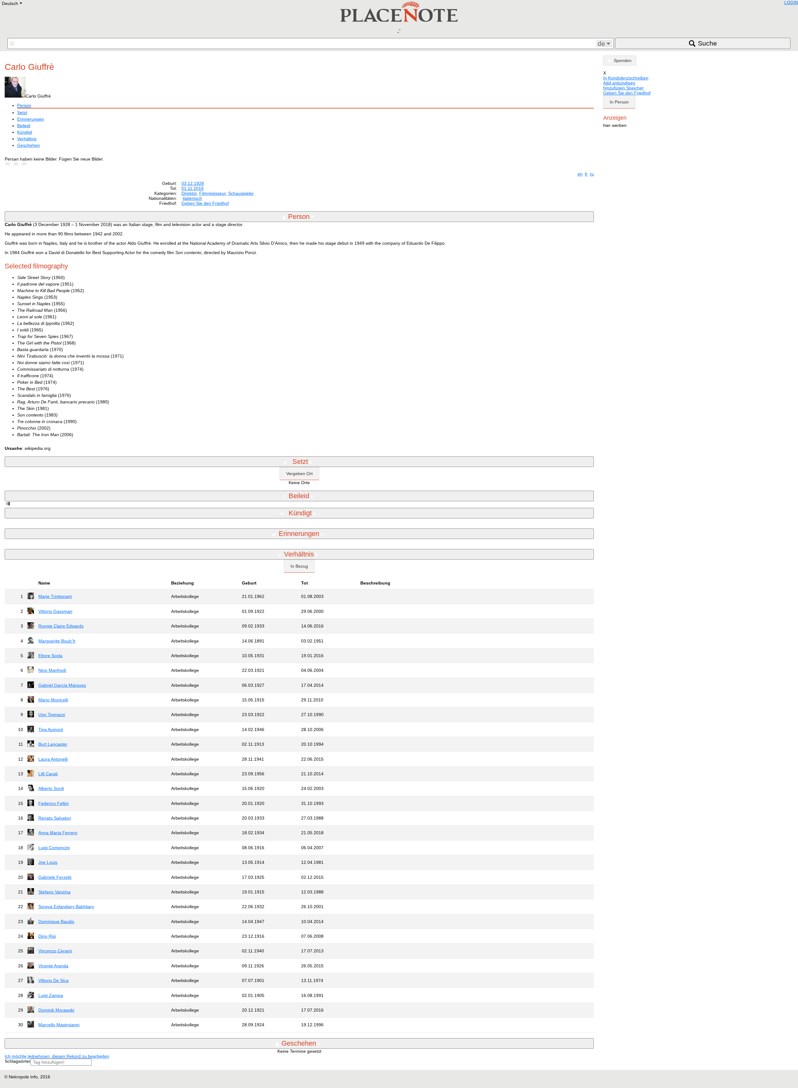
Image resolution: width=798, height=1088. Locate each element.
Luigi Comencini (54, 847)
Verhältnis (26, 138)
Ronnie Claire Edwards (61, 625)
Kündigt (24, 132)
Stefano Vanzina (54, 891)
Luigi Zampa (50, 995)
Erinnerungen (30, 119)
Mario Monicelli (53, 699)
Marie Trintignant (55, 596)
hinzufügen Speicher (623, 87)
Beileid (23, 125)
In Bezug (299, 566)
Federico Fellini (53, 803)
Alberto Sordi (51, 788)
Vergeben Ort (299, 473)
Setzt (22, 112)
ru (592, 173)
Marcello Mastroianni (58, 1024)
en (580, 173)
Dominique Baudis (56, 921)
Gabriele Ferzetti (54, 877)
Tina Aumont (50, 729)
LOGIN (791, 2)
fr (586, 173)
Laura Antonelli (53, 759)
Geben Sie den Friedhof (205, 203)
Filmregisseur (212, 193)
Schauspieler (241, 193)
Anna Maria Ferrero (57, 832)
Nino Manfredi (52, 670)
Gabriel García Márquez (62, 685)
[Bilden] (9, 163)
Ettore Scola (50, 655)
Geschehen (28, 145)
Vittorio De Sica (53, 980)
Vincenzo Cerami (55, 950)
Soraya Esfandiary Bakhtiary (66, 906)
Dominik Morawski (56, 1010)
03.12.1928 (192, 183)
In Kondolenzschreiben (625, 77)
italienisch (192, 198)
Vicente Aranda (53, 965)
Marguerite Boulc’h (56, 640)
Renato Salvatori (54, 818)
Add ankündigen (619, 82)
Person (24, 105)
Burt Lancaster (52, 744)
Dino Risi (47, 936)
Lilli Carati (48, 773)
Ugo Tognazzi (51, 714)
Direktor (189, 193)
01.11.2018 (192, 188)
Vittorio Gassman (55, 611)
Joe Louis (47, 862)
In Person (619, 101)
